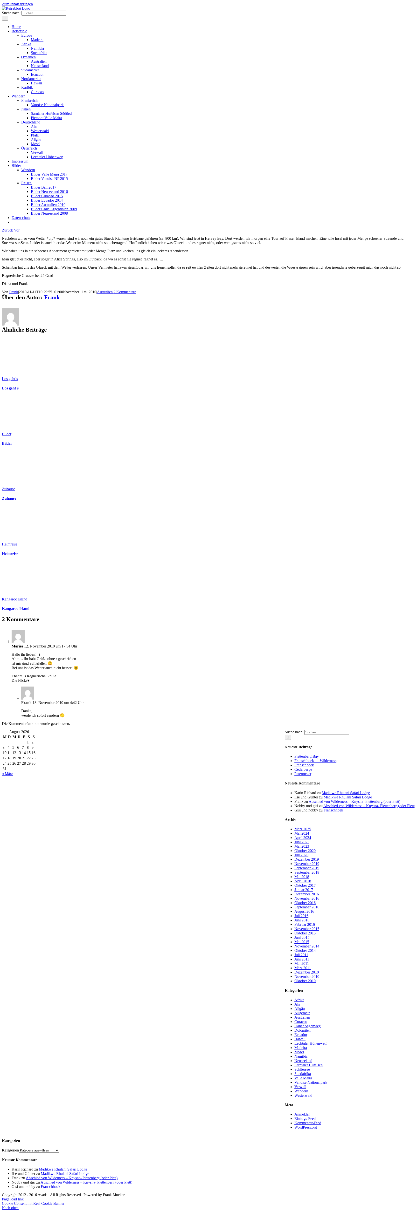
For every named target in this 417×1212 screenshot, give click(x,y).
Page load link (13, 1199)
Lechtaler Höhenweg (310, 1043)
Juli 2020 (301, 855)
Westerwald (303, 1095)
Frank (13, 292)
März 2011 (302, 968)
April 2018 (302, 881)
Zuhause (8, 489)
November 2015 (306, 929)
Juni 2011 (301, 959)
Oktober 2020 (305, 851)
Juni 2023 (301, 842)
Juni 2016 (301, 920)
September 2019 (306, 868)
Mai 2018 (301, 877)
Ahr (297, 1004)
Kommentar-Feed (307, 1123)
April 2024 (302, 838)
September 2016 (306, 907)
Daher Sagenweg (307, 1026)
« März (7, 774)
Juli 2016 (301, 916)
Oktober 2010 (305, 981)
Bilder (6, 434)
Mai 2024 (301, 833)
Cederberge (303, 769)
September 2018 (306, 872)
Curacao (300, 1022)
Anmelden (302, 1114)
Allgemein (302, 1013)
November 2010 (306, 976)
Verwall (300, 1087)
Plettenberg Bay (306, 756)
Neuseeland (303, 1061)
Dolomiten (302, 1030)
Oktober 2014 (305, 950)
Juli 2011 (301, 955)
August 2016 (304, 911)
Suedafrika (302, 1074)
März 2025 (302, 829)
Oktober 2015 (305, 933)
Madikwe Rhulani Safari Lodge (346, 793)
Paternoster (302, 774)
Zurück (7, 230)
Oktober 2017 (305, 885)
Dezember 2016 (306, 894)
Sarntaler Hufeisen (308, 1065)
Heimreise (9, 544)
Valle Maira (303, 1078)
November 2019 (306, 864)
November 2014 (306, 946)
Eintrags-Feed (305, 1119)
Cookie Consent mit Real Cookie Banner (33, 1203)
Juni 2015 (301, 937)
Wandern (301, 1091)
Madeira (300, 1048)
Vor (17, 230)
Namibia (300, 1056)
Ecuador (300, 1035)
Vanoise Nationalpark (310, 1082)
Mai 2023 (301, 846)
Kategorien (10, 1150)
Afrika (299, 1000)
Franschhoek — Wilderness (315, 761)
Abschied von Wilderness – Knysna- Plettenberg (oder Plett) (354, 801)
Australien (105, 292)
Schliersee (302, 1069)
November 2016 (306, 898)
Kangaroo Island (14, 599)
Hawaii (300, 1039)
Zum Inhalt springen (17, 4)
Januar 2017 (303, 890)
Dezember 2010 (306, 972)
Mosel (299, 1052)
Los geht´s (10, 379)
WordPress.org (305, 1127)
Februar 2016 (304, 924)
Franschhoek (304, 765)
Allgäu (299, 1009)
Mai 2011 (301, 963)
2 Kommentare (124, 292)
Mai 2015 (301, 942)
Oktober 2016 (305, 903)
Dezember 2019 (306, 859)
